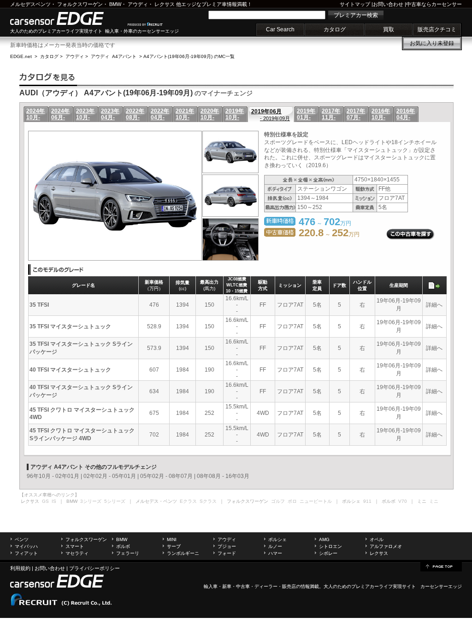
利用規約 (20, 568)
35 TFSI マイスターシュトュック (70, 326)
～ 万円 (329, 234)
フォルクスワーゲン (80, 4)
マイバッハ (26, 546)
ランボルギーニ (183, 553)
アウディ (138, 4)
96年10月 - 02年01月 (53, 476)
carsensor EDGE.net (66, 18)
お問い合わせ (388, 4)
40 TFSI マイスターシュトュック (70, 370)
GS (45, 501)
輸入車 (211, 586)
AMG (324, 539)
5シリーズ (114, 501)
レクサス (164, 4)
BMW (115, 4)
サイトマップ (355, 4)
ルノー (275, 546)
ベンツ (22, 539)
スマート (74, 546)
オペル (377, 539)
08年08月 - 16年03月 (223, 476)
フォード (227, 553)
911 (367, 501)
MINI (172, 539)
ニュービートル (316, 501)
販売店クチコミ (437, 29)
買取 (388, 29)
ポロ (292, 501)
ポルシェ (277, 539)
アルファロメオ (386, 546)
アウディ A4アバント (113, 56)
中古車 (243, 586)
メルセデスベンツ (30, 4)
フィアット (26, 553)
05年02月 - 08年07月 (166, 476)
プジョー (227, 546)
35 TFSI (39, 305)
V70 (402, 501)
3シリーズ (90, 501)
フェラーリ (127, 553)
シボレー (328, 553)
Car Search (280, 29)
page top (441, 565)
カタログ (335, 29)
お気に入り (432, 43)
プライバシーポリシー (94, 568)
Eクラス (188, 501)
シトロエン (330, 546)
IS (54, 501)
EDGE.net (21, 56)
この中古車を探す (410, 234)
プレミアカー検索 (356, 15)
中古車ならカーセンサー (434, 4)
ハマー (275, 553)
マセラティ (76, 553)
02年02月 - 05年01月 (109, 476)
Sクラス (208, 501)
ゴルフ (278, 501)
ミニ (433, 501)
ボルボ (123, 546)
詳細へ (434, 305)
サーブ (174, 546)
